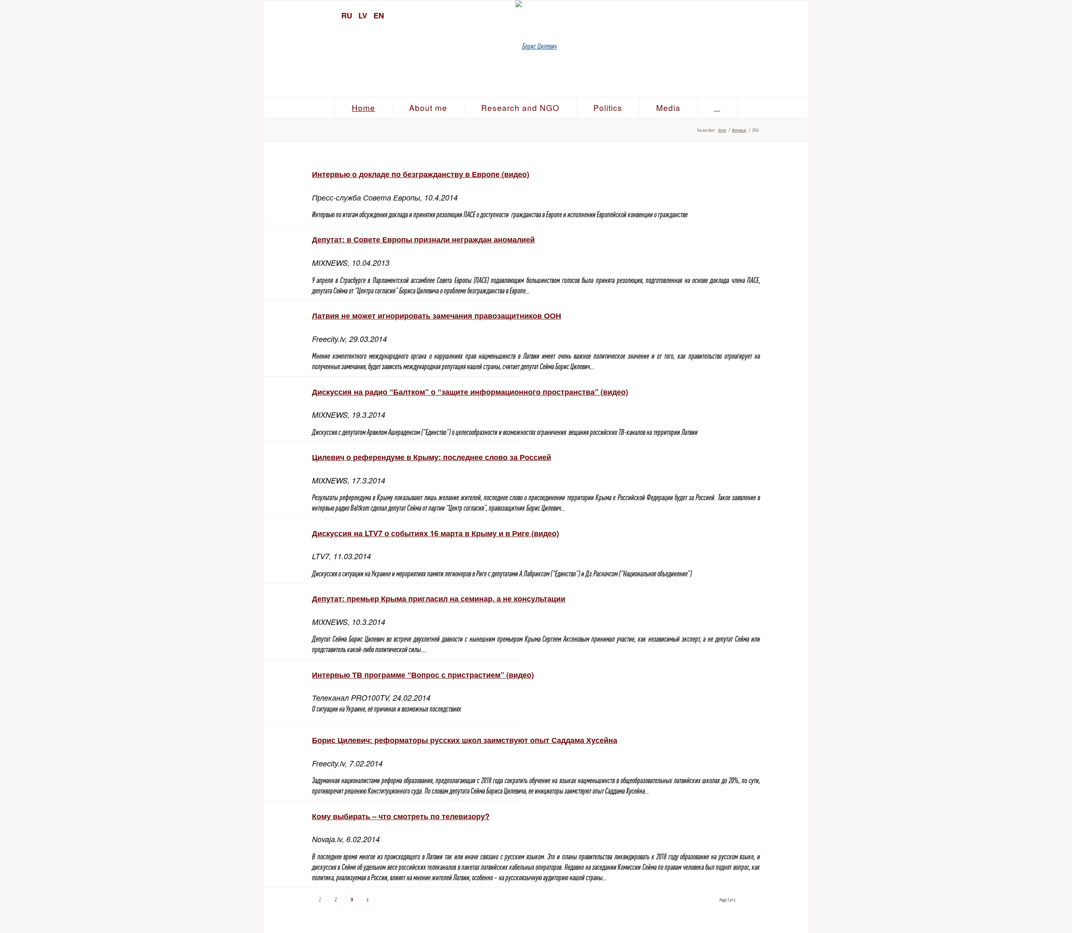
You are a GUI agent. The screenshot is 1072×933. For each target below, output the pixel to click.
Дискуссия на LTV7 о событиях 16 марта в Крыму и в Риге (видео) (435, 533)
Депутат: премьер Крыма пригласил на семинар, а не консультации (438, 598)
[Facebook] (783, 14)
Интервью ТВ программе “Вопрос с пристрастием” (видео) (423, 674)
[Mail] (797, 14)
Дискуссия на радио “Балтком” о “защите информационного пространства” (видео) (470, 391)
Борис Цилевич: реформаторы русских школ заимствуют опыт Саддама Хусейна (464, 740)
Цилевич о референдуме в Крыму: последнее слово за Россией (431, 457)
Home (722, 130)
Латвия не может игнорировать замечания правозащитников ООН (436, 315)
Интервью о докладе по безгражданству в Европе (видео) (420, 174)
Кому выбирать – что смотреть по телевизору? (401, 816)
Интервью (739, 130)
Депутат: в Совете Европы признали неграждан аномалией (423, 239)
